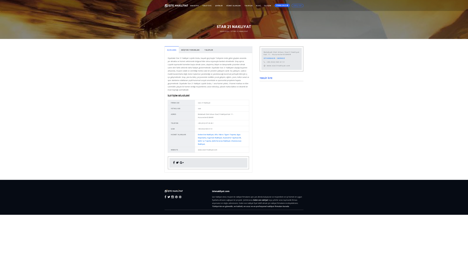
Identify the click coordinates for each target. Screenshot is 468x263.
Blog (258, 5)
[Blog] (180, 197)
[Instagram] (172, 197)
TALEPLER (248, 5)
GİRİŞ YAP (297, 5)
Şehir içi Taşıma (204, 141)
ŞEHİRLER (219, 5)
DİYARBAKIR (270, 58)
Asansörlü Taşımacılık (232, 138)
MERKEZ (281, 58)
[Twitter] (168, 197)
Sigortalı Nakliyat (214, 138)
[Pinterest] (176, 197)
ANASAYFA (194, 5)
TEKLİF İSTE (207, 5)
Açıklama (171, 50)
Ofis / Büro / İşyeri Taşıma (225, 134)
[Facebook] (165, 197)
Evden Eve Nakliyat (206, 134)
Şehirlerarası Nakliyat (221, 141)
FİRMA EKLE (281, 5)
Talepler (209, 50)
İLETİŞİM (267, 5)
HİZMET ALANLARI (233, 5)
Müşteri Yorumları (190, 50)
